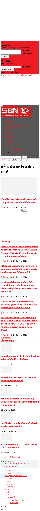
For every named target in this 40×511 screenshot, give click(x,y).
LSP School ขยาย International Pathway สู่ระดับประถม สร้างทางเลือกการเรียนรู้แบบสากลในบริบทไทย (19, 304)
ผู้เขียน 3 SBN (6, 261)
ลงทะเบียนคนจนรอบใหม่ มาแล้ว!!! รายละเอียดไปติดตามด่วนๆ (18, 379)
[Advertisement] (17, 90)
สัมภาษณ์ (9, 136)
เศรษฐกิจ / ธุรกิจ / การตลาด (16, 125)
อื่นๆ (7, 144)
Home (7, 120)
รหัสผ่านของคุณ (27, 53)
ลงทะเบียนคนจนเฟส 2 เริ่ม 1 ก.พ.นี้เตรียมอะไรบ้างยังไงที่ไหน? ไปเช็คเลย (20, 358)
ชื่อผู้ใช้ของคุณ (27, 50)
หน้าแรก (4, 160)
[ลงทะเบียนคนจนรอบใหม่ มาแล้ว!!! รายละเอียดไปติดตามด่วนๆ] (6, 373)
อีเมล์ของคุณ (26, 67)
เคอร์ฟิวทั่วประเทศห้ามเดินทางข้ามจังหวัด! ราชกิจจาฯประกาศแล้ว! (20, 425)
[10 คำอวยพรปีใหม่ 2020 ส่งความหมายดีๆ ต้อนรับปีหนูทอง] (6, 440)
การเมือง (8, 128)
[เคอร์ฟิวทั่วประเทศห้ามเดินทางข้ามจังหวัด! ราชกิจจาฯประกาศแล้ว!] (6, 418)
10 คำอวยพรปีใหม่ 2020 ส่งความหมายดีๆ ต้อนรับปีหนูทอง (19, 446)
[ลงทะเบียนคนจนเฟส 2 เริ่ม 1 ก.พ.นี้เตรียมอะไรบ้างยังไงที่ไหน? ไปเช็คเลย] (6, 352)
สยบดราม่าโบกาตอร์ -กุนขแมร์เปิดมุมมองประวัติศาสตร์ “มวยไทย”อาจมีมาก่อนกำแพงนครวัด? (20, 402)
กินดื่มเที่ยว (14, 152)
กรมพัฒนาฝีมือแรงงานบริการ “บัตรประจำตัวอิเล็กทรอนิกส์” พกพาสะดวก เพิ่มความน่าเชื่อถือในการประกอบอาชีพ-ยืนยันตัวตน (19, 287)
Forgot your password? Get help (12, 59)
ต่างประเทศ (9, 139)
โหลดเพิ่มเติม (6, 338)
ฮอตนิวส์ (8, 123)
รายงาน (8, 131)
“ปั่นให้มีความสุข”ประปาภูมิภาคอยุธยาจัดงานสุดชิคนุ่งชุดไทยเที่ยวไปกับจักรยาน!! (19, 201)
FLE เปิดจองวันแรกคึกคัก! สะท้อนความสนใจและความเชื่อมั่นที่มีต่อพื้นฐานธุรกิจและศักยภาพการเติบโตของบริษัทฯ (19, 269)
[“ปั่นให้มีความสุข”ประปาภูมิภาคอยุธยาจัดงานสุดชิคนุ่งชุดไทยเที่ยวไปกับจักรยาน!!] (19, 194)
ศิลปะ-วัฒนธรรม (16, 149)
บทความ (8, 133)
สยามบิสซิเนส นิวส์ (12, 457)
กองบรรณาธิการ (7, 207)
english (8, 141)
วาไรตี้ (12, 147)
